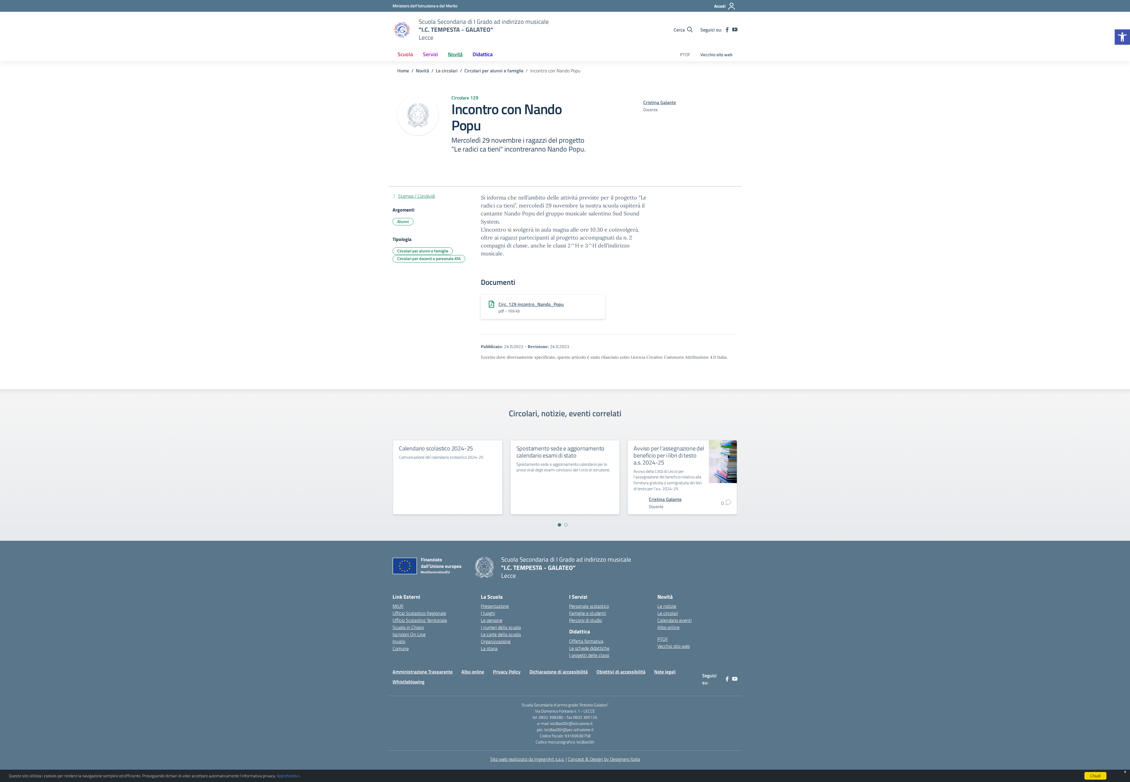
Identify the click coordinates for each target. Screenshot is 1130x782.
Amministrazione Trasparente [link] (423, 671)
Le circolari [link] (667, 613)
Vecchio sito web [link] (716, 54)
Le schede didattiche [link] (589, 648)
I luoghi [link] (488, 613)
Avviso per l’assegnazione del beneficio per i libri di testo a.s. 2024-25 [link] (669, 455)
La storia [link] (489, 648)
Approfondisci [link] (288, 776)
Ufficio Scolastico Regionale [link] (419, 613)
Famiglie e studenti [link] (587, 613)
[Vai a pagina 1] (559, 525)
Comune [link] (401, 648)
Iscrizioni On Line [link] (409, 634)
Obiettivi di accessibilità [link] (620, 671)
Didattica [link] (483, 54)
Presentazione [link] (495, 606)
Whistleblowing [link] (408, 681)
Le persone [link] (491, 620)
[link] (1122, 37)
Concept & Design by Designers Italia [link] (604, 759)
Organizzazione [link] (496, 641)
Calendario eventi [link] (674, 620)
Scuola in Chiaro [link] (408, 627)
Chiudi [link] (1095, 776)
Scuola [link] (405, 54)
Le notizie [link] (666, 606)
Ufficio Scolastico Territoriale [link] (420, 620)
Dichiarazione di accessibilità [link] (558, 671)
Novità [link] (455, 54)
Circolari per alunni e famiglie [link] (422, 251)
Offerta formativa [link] (586, 641)
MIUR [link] (398, 606)
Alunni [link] (403, 221)
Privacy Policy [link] (507, 671)
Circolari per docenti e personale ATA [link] (429, 258)
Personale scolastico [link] (589, 606)
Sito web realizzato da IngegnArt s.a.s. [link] (527, 759)
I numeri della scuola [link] (501, 627)
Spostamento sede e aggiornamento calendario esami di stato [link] (560, 452)
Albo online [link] (668, 627)
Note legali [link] (665, 671)
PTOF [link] (685, 54)
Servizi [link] (430, 54)
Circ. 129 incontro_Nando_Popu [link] (531, 304)
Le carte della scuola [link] (501, 634)
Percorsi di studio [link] (585, 620)
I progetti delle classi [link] (589, 655)
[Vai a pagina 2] (566, 525)
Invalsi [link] (399, 641)
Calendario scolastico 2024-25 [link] (436, 448)
